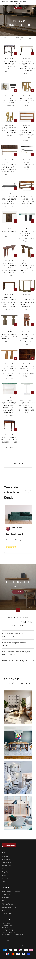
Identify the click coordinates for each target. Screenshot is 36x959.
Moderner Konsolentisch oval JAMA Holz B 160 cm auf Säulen (9, 370)
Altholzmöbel (6, 859)
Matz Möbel (9, 58)
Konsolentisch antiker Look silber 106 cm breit (9, 64)
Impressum (5, 897)
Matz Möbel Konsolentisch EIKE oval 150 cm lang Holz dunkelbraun (9, 302)
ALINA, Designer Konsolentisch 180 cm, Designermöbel (9, 200)
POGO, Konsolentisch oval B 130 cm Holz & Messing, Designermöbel (9, 167)
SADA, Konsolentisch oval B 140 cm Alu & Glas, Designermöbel (26, 233)
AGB (3, 910)
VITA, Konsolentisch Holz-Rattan (9, 100)
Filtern (7, 37)
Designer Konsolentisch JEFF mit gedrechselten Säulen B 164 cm (26, 336)
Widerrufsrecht (6, 901)
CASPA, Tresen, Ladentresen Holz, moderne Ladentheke (26, 200)
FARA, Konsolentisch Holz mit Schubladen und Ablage (27, 132)
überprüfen (25, 683)
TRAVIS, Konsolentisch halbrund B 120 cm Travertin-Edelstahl (26, 302)
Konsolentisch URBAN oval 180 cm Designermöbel (26, 369)
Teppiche (5, 872)
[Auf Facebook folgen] (3, 940)
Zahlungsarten (6, 894)
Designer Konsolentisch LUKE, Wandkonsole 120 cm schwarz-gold (27, 67)
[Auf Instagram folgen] (8, 940)
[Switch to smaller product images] (33, 39)
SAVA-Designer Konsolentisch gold (26, 100)
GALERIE (18, 592)
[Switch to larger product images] (30, 39)
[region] (18, 587)
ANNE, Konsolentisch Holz (9, 231)
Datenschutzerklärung (9, 907)
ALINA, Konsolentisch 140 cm (26, 164)
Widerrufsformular (7, 904)
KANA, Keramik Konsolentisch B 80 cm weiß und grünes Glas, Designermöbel (27, 405)
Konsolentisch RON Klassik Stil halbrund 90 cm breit (9, 440)
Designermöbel (6, 862)
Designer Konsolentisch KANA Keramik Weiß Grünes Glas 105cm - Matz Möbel (9, 406)
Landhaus (5, 856)
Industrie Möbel (7, 865)
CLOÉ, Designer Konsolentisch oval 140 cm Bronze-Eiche (26, 266)
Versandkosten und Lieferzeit (11, 891)
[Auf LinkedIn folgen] (13, 940)
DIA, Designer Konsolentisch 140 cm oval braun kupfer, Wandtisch (9, 267)
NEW (3, 881)
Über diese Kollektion (18, 463)
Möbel (4, 875)
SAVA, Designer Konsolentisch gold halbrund (9, 130)
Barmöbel (5, 878)
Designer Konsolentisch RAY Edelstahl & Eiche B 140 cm (9, 335)
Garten (4, 869)
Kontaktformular (7, 913)
